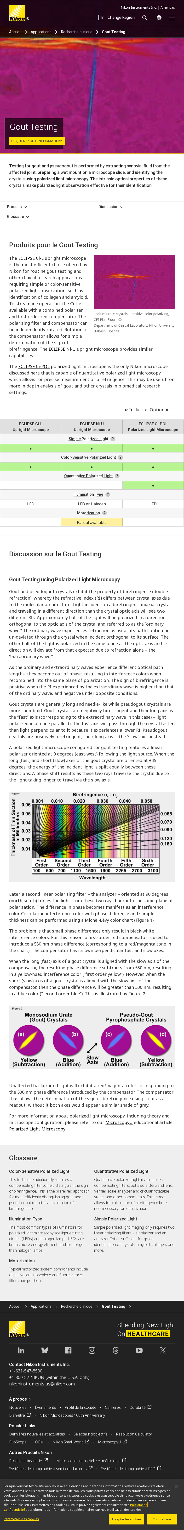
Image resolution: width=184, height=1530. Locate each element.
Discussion (108, 206)
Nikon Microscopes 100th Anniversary (72, 1415)
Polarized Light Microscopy (37, 1129)
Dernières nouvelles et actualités (37, 1434)
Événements (45, 1407)
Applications (41, 32)
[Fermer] (176, 1486)
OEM (39, 1442)
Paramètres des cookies (21, 1519)
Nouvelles (17, 1407)
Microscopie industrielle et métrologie (88, 1460)
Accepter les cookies (126, 1519)
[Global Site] (158, 17)
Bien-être (17, 1415)
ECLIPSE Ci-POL (34, 366)
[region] (92, 1504)
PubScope (18, 1442)
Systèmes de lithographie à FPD (128, 1468)
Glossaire (15, 216)
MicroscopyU (119, 1122)
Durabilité (137, 1407)
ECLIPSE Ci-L (31, 258)
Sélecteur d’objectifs (90, 1434)
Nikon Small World (68, 1442)
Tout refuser (162, 1519)
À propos (18, 1399)
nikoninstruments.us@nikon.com (42, 1384)
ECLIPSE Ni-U (62, 349)
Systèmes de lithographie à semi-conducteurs (48, 1468)
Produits (14, 206)
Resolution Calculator (134, 1434)
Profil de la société (80, 1407)
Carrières (113, 1407)
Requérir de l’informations (37, 141)
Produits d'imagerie (25, 1460)
